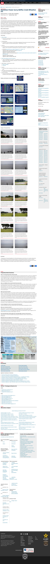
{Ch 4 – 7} (23, 49)
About (6, 2)
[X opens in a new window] (23, 534)
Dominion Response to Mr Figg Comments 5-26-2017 (9, 429)
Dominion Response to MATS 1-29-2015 (7, 415)
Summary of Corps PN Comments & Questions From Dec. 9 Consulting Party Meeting (15, 376)
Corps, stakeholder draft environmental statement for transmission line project (43, 32)
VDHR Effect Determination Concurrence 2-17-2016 (13, 478)
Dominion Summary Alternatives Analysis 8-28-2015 (27, 417)
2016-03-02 (41, 137)
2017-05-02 (41, 133)
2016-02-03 (45, 155)
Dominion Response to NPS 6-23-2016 (7, 425)
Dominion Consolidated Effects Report (14, 463)
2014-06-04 (45, 139)
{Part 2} (20, 50)
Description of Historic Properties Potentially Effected (6, 456)
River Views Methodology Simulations (5, 470)
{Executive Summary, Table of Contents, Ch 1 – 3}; (14, 49)
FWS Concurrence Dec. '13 (6, 390)
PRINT (2, 17)
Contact (34, 2)
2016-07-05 (41, 152)
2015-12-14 (45, 156)
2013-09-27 (41, 181)
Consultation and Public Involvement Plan (7, 436)
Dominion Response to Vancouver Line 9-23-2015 (9, 418)
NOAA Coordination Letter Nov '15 (7, 398)
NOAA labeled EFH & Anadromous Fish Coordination (10, 400)
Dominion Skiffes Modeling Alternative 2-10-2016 (26, 422)
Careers (22, 2)
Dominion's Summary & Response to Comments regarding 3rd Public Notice (14, 377)
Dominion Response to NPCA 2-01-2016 (7, 422)
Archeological (13, 441)
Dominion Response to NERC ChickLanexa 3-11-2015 (9, 416)
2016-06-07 (45, 152)
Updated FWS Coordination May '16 (7, 391)
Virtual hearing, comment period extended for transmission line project (43, 26)
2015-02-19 (41, 161)
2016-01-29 (45, 137)
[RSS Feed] (38, 47)
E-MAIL (5, 17)
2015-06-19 (45, 138)
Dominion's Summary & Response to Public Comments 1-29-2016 (12, 379)
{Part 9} (6, 54)
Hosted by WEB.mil (19, 550)
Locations (39, 2)
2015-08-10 (41, 146)
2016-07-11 (41, 170)
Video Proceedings (5, 64)
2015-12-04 (41, 157)
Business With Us (12, 2)
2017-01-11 (45, 134)
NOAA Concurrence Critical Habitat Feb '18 (8, 395)
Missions (18, 2)
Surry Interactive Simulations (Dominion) (5, 463)
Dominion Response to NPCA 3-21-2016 (25, 423)
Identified (13, 469)
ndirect (4, 443)
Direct (4, 441)
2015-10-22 (45, 157)
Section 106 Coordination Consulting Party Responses (10, 375)
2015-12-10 (41, 138)
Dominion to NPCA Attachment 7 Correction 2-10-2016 (9, 423)
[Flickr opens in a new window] (27, 534)
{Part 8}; (4, 54)
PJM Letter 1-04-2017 (4, 428)
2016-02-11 (41, 155)
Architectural (13, 443)
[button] (22, 0)
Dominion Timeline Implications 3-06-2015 (25, 415)
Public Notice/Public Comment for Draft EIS (8, 58)
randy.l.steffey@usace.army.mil (5, 310)
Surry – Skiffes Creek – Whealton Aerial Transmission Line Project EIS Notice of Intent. (43, 43)
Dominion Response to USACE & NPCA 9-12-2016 (9, 427)
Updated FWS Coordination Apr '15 (7, 389)
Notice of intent (4, 37)
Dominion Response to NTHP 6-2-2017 (25, 429)
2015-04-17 (41, 139)
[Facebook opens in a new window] (21, 534)
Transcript (4, 65)
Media (27, 2)
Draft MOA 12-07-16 (6, 500)
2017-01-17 (41, 190)
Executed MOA (5, 522)
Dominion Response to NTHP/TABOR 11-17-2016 (27, 427)
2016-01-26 (41, 156)
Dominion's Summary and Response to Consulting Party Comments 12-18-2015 (14, 378)
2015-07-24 (45, 158)
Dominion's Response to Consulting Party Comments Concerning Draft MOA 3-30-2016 (15, 380)
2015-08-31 (41, 143)
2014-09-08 (41, 162)
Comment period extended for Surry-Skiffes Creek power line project (43, 37)
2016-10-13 (41, 151)
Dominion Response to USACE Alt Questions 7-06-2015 (27, 416)
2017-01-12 (41, 150)
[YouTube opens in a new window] (25, 534)
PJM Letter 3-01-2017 (22, 428)
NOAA (3, 397)
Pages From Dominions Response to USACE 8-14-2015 (9, 417)
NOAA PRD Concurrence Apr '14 (7, 402)
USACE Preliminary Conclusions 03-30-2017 (19, 410)
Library (30, 2)
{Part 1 (18, 50)
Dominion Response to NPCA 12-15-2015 (25, 418)
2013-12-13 (41, 184)
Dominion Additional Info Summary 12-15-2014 (26, 412)
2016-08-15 (46, 143)
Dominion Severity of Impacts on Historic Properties (14, 484)
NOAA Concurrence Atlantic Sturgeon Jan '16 (9, 403)
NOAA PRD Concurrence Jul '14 (6, 401)
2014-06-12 (45, 162)
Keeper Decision (14, 453)
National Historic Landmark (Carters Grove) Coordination (14, 492)
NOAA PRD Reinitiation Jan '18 (6, 396)
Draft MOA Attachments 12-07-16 (6, 503)
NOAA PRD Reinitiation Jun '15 (6, 399)
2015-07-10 (41, 158)
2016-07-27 (45, 151)
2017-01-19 (41, 200)
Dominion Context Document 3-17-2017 (6, 516)
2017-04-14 (41, 197)
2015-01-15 (45, 161)
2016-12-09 (45, 150)
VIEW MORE (47, 47)
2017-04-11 (41, 134)
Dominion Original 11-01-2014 (5, 412)
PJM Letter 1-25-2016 (22, 420)
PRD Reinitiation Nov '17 (8, 397)
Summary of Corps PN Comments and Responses (9, 374)
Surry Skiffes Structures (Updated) (24, 369)
